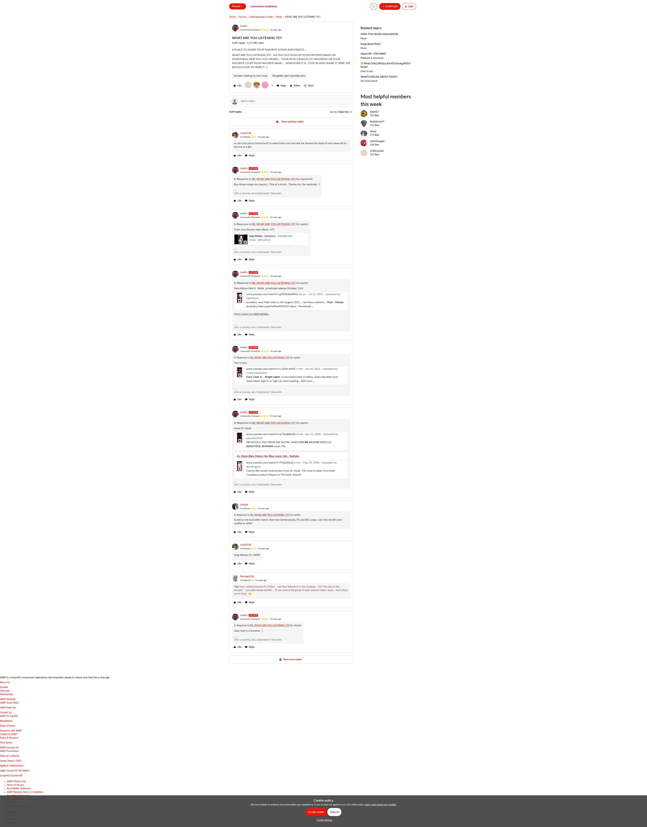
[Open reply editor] (291, 101)
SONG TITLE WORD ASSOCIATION (379, 34)
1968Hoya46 (377, 151)
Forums (243, 17)
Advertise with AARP (11, 731)
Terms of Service (15, 785)
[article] (291, 145)
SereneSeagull (377, 141)
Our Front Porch (369, 81)
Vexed (373, 131)
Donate (4, 687)
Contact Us (6, 712)
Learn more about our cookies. (380, 805)
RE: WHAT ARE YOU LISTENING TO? (269, 358)
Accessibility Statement (19, 788)
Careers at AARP (8, 734)
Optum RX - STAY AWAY (373, 54)
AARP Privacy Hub (16, 781)
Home (232, 17)
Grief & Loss (367, 71)
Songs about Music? (371, 44)
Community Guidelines (263, 6)
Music (279, 17)
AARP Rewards (8, 699)
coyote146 (245, 133)
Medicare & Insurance (372, 58)
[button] (389, 6)
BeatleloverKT (377, 122)
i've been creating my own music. (251, 76)
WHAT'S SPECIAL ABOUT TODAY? (379, 77)
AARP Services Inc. (9, 747)
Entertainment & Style (261, 17)
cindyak (244, 505)
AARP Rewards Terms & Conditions (25, 792)
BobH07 (374, 112)
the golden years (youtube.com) (288, 76)
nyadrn (243, 26)
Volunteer (5, 691)
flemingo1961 (247, 576)
